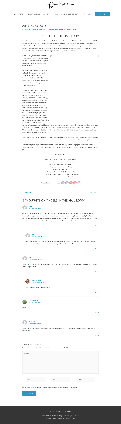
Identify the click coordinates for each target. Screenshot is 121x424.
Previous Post (28, 192)
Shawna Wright (36, 280)
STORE (21, 14)
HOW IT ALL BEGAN (34, 14)
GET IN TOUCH (87, 14)
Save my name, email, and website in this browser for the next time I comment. (51, 387)
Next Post (94, 192)
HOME (13, 14)
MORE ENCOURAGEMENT (69, 14)
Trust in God (59, 30)
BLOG (56, 14)
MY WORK (46, 14)
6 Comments (26, 30)
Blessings (35, 30)
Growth (45, 30)
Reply (97, 226)
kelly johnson (33, 300)
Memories (51, 30)
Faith (40, 30)
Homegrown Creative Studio (66, 418)
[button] (102, 14)
